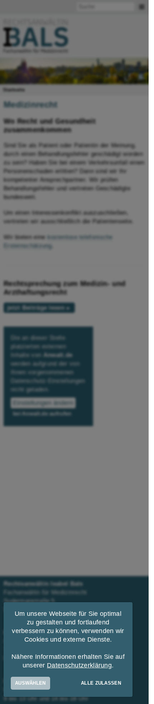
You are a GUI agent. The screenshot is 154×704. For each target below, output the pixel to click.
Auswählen (30, 683)
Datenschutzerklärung (79, 665)
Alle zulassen (101, 683)
